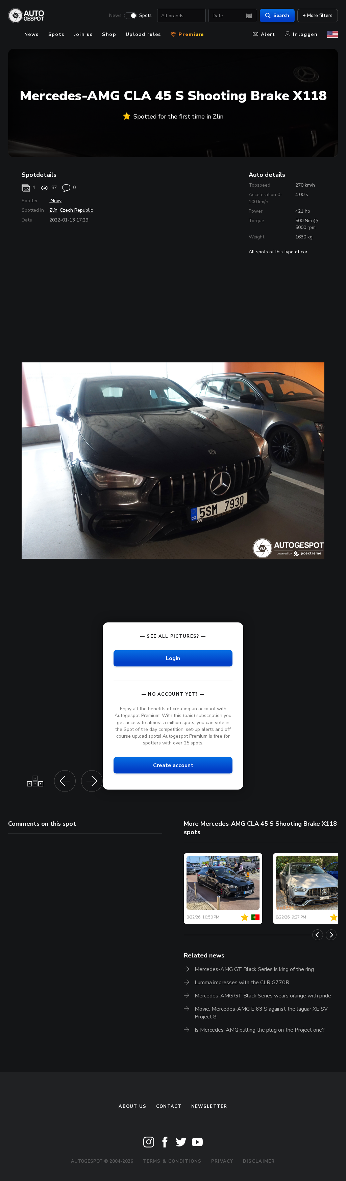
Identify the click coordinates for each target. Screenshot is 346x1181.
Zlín (53, 210)
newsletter (209, 1106)
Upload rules (143, 34)
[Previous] (317, 935)
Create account (173, 765)
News (115, 15)
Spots (145, 15)
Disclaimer (259, 1161)
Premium (190, 34)
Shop (109, 34)
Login (173, 658)
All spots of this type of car (278, 252)
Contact (169, 1106)
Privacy (222, 1161)
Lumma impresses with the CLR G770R (242, 982)
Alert (268, 34)
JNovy (55, 200)
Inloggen (305, 34)
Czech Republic (76, 210)
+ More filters (317, 15)
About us (132, 1106)
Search (281, 15)
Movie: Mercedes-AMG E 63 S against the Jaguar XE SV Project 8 (261, 1012)
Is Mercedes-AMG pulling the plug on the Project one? (260, 1030)
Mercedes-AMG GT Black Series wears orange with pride (263, 995)
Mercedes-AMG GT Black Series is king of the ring (254, 969)
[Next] (331, 935)
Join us (83, 34)
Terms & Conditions (172, 1161)
